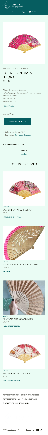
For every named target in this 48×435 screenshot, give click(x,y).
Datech (28, 430)
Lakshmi (24, 154)
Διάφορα (17, 68)
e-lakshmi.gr (12, 430)
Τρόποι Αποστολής (29, 399)
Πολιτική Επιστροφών (11, 399)
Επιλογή (7, 271)
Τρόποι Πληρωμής (10, 403)
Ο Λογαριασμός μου (19, 12)
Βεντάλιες (25, 68)
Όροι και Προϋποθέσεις (30, 395)
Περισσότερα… (8, 106)
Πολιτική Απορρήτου (11, 395)
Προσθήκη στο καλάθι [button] (12, 217)
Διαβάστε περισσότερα (12, 326)
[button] (43, 20)
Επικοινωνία (24, 403)
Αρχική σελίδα (7, 68)
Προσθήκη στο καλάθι (17, 122)
